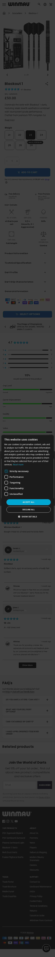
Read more (18, 464)
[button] (27, 516)
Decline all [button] (28, 509)
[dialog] (27, 478)
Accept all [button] (28, 502)
